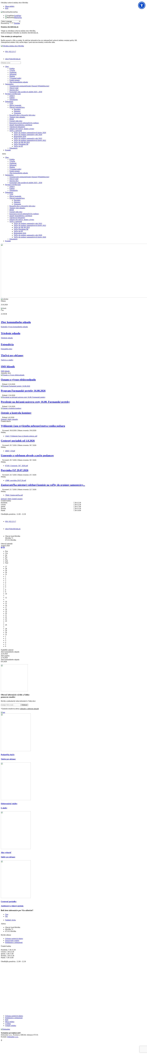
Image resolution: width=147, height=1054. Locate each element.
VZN (11, 103)
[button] (142, 5)
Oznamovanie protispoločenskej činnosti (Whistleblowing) (29, 86)
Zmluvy (12, 96)
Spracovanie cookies (12, 940)
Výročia (12, 70)
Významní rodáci (15, 78)
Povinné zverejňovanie (13, 94)
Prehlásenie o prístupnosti (13, 942)
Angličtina (17, 16)
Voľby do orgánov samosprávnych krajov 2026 (30, 133)
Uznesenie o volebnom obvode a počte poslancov (27, 455)
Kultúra (12, 68)
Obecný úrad (13, 88)
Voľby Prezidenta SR (21, 144)
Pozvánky (17, 109)
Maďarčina (18, 17)
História (12, 76)
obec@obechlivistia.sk (12, 59)
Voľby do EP (18, 146)
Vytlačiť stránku (10, 1025)
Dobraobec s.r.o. (12, 1037)
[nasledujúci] (4, 547)
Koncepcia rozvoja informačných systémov (24, 123)
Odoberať (24, 705)
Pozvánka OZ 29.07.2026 (14, 470)
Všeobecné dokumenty (17, 127)
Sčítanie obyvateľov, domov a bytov (21, 129)
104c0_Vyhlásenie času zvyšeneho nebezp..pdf (21, 436)
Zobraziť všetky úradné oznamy (12, 499)
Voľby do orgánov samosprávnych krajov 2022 (30, 140)
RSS (6, 8)
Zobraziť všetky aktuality (9, 419)
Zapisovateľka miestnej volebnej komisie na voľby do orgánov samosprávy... (43, 485)
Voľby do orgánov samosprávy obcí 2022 (28, 138)
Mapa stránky (9, 6)
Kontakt (8, 150)
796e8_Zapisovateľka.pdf (14, 495)
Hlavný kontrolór (15, 105)
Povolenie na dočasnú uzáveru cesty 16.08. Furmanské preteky (35, 401)
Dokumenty (9, 101)
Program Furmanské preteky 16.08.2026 (23, 390)
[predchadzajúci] (2, 547)
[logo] (12, 46)
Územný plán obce (15, 121)
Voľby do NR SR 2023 (22, 142)
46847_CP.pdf (10, 451)
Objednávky (13, 99)
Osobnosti (12, 72)
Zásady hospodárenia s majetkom (20, 125)
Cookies (8, 1024)
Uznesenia (17, 113)
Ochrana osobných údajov (14, 938)
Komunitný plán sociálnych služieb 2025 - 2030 (25, 92)
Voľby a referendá (15, 131)
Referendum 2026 (20, 136)
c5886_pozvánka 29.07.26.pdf (15, 480)
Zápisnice (17, 111)
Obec (7, 66)
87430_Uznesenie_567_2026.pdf (16, 466)
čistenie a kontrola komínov (16, 412)
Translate (17, 23)
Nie (6, 916)
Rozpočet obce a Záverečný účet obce (22, 115)
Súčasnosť (13, 74)
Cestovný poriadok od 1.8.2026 (18, 440)
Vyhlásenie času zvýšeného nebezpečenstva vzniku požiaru (33, 425)
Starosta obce (14, 90)
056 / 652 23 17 (10, 51)
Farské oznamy (14, 80)
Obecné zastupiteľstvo (17, 107)
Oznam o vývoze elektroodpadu (18, 379)
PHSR (11, 119)
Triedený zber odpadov (17, 117)
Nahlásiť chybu (10, 920)
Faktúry (12, 98)
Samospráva (9, 84)
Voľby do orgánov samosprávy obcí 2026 (28, 134)
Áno (6, 914)
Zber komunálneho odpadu (18, 82)
